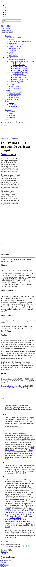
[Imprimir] (19, 122)
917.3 (12, 519)
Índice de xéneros (14, 99)
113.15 (7, 523)
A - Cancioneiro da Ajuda (17, 59)
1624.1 (16, 514)
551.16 (18, 523)
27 (12, 510)
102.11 (32, 512)
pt (5, 7)
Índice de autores (14, 95)
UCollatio (12, 111)
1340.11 (12, 518)
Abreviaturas (13, 106)
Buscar (4, 541)
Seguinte (13, 138)
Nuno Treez (8, 154)
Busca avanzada (6, 30)
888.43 (7, 519)
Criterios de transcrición (16, 45)
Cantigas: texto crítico (15, 92)
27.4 (24, 473)
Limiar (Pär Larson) (15, 38)
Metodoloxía (13, 43)
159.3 (32, 448)
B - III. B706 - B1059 (20, 66)
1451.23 (16, 510)
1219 (6, 483)
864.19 (30, 523)
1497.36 (18, 518)
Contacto (3, 553)
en (5, 9)
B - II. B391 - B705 (19, 65)
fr (5, 14)
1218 (29, 481)
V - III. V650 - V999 (19, 77)
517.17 (12, 523)
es (5, 12)
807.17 (7, 451)
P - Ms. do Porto (14, 86)
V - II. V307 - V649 (19, 76)
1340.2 (31, 509)
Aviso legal (4, 552)
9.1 (20, 512)
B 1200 (3, 259)
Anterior (5, 138)
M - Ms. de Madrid (15, 88)
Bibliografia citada (14, 48)
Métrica (2, 564)
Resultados (12, 54)
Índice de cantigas (14, 97)
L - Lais (11, 85)
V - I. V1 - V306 (18, 74)
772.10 (7, 527)
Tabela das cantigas (15, 94)
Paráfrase (3, 566)
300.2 (12, 450)
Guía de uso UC (14, 50)
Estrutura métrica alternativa (9, 386)
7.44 (16, 512)
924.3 (12, 514)
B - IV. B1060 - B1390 (20, 68)
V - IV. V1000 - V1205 (20, 79)
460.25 (20, 427)
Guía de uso (12, 104)
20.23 (23, 512)
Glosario (11, 103)
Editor (11, 113)
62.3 (27, 512)
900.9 (7, 459)
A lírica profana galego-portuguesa (20, 41)
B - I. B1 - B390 (18, 63)
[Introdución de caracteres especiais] (3, 23)
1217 (25, 481)
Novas (7, 119)
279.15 (7, 450)
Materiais (12, 115)
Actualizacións (13, 56)
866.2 (6, 525)
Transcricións (4, 560)
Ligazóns (12, 117)
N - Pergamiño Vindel (16, 81)
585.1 (23, 523)
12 (9, 510)
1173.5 (31, 421)
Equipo (11, 52)
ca (5, 16)
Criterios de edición (15, 47)
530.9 (33, 525)
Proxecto (11, 39)
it (5, 11)
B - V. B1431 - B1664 (20, 70)
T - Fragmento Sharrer (16, 83)
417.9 (30, 450)
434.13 (7, 509)
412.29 (7, 514)
